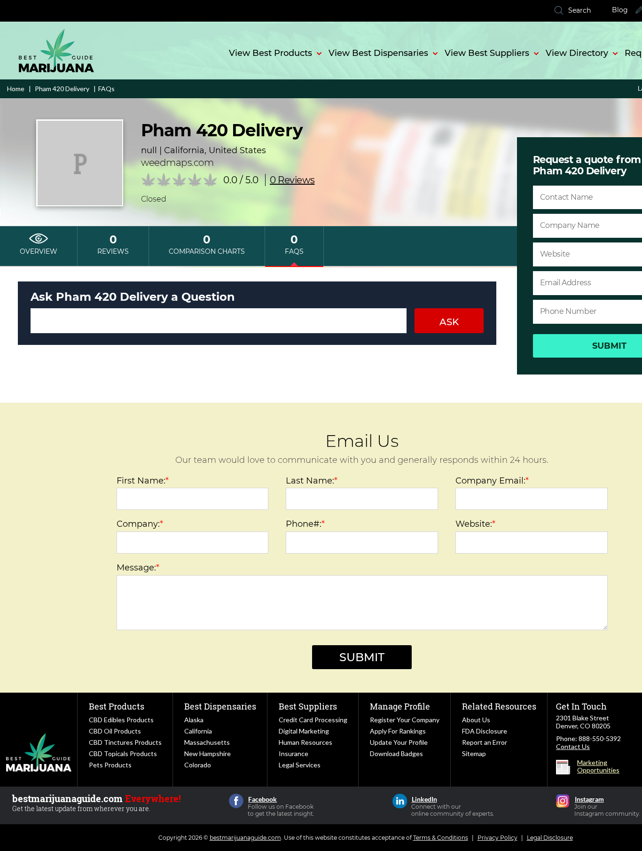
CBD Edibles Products (121, 720)
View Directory (577, 53)
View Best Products (270, 53)
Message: (138, 567)
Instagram (563, 801)
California (198, 731)
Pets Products (110, 765)
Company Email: (492, 481)
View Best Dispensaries (378, 53)
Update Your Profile (399, 742)
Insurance (293, 753)
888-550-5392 (600, 738)
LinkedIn (399, 801)
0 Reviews (292, 180)
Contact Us (573, 746)
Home (15, 89)
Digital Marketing (304, 731)
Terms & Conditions (440, 837)
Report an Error (484, 742)
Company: (140, 524)
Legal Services (300, 765)
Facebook (236, 801)
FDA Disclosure (484, 731)
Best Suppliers (308, 706)
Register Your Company (404, 720)
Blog (620, 10)
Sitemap (474, 753)
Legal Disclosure (550, 837)
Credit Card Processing (313, 720)
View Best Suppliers (487, 53)
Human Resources (305, 742)
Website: (475, 524)
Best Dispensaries (220, 706)
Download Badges (396, 753)
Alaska (194, 720)
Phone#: (305, 524)
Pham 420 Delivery (61, 89)
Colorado (197, 765)
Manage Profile (400, 706)
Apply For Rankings (398, 731)
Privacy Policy (497, 837)
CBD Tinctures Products (125, 742)
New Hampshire (207, 753)
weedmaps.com (177, 162)
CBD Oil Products (115, 731)
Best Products (116, 706)
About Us (476, 720)
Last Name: (311, 481)
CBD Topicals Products (123, 753)
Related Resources (499, 706)
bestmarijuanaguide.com (245, 837)
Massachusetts (207, 742)
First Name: (143, 481)
